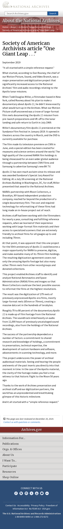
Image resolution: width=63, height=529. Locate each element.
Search (52, 13)
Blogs (42, 493)
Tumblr (31, 493)
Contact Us (10, 505)
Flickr (47, 493)
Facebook (16, 493)
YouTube (37, 493)
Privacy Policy (38, 505)
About (13, 27)
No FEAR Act (35, 508)
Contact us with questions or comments (21, 422)
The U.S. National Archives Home (25, 5)
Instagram (26, 493)
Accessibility (23, 505)
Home (5, 27)
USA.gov (46, 508)
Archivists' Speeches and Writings (34, 27)
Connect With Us (31, 488)
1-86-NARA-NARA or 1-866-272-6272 (31, 516)
